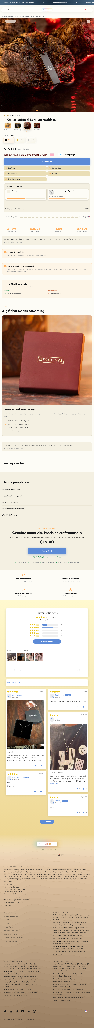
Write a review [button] (47, 641)
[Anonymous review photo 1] (25, 724)
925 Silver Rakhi (58, 995)
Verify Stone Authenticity (12, 941)
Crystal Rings (19, 971)
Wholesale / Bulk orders (11, 913)
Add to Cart (47, 551)
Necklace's (20, 992)
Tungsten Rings (58, 925)
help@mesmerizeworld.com (20, 900)
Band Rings (85, 922)
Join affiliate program (11, 916)
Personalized (66, 943)
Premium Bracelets (30, 979)
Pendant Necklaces (83, 915)
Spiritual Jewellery (14, 16)
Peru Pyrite (69, 984)
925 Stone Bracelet (78, 951)
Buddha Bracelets (58, 964)
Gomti (62, 976)
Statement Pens (78, 989)
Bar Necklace (74, 979)
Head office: (8, 882)
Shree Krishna (79, 949)
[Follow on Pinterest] (16, 1011)
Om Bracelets (82, 964)
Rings (81, 938)
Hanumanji (80, 946)
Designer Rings (68, 925)
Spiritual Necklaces (72, 917)
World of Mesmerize (27, 1019)
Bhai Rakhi (76, 992)
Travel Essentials (58, 997)
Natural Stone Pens (59, 989)
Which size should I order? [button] (11, 490)
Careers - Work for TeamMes (13, 938)
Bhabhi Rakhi (84, 992)
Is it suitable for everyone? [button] (12, 496)
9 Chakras (68, 976)
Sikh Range (84, 941)
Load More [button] (47, 822)
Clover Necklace (23, 964)
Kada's (76, 938)
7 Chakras (82, 974)
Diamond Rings (29, 971)
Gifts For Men (57, 954)
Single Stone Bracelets (60, 971)
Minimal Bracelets (17, 979)
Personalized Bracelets (78, 932)
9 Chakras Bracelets (71, 966)
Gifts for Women (9, 995)
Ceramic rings (66, 922)
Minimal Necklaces (59, 917)
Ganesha (63, 949)
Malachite (68, 986)
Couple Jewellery (21, 995)
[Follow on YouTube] (22, 1011)
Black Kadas (72, 928)
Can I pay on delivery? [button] (10, 502)
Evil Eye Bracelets (23, 977)
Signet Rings (76, 922)
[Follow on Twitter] (5, 1011)
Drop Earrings (24, 984)
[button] (3, 9)
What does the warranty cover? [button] (13, 509)
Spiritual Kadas (65, 932)
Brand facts (7, 906)
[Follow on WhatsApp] (34, 1011)
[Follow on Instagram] (11, 1011)
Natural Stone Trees (59, 974)
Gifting (68, 1000)
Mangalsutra (34, 992)
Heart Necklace (36, 968)
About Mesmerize (9, 920)
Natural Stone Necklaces (61, 979)
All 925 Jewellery (58, 951)
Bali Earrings (77, 935)
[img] (12, 692)
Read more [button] (54, 783)
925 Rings (68, 951)
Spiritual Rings (79, 925)
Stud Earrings (67, 935)
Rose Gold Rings (13, 974)
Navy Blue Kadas (75, 930)
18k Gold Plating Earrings (24, 982)
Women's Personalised (11, 989)
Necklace (69, 938)
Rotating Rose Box (59, 1000)
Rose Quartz (70, 974)
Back (5, 16)
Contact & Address (10, 934)
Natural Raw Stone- (59, 984)
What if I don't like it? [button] (10, 515)
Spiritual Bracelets (66, 968)
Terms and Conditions (11, 930)
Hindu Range (57, 943)
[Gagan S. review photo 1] (68, 746)
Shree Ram (70, 949)
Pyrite (77, 974)
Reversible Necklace (23, 968)
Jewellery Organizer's (77, 997)
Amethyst (56, 976)
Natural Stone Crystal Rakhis (62, 992)
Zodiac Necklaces (10, 968)
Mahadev (56, 949)
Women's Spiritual (9, 992)
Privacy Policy (8, 927)
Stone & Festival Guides (12, 923)
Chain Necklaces (70, 915)
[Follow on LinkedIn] (28, 1011)
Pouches (67, 997)
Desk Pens (69, 989)
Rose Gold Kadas (63, 930)
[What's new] (84, 9)
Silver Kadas (81, 928)
